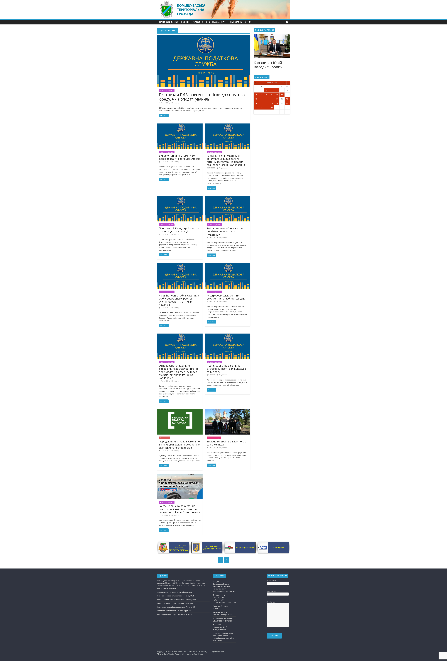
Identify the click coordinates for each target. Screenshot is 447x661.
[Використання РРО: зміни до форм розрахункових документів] (180, 125)
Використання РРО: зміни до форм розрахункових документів (179, 157)
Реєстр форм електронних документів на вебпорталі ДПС (226, 297)
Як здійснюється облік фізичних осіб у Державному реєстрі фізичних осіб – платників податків (179, 300)
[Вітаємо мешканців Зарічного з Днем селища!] (227, 410)
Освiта (248, 22)
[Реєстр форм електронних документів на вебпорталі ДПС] (227, 264)
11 (282, 94)
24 (277, 103)
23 (272, 103)
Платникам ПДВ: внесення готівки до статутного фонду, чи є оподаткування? (202, 97)
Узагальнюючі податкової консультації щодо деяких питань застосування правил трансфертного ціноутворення (226, 160)
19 (287, 99)
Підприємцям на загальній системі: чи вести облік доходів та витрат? (226, 368)
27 (256, 107)
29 (267, 107)
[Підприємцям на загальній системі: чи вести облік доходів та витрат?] (227, 335)
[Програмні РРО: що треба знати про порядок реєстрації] (180, 197)
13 (256, 99)
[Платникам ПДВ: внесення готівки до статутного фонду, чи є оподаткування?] (203, 36)
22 (267, 103)
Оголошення (197, 22)
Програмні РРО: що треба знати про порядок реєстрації (179, 230)
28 (261, 107)
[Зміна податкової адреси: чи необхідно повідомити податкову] (227, 197)
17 (277, 99)
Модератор (175, 103)
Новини (185, 22)
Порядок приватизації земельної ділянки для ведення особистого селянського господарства (179, 444)
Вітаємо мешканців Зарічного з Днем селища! (226, 443)
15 (267, 99)
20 (256, 103)
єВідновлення (236, 22)
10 (277, 94)
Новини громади (214, 438)
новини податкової (166, 90)
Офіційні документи (215, 22)
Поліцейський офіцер (169, 22)
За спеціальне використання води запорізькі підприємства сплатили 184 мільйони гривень (179, 509)
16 (272, 99)
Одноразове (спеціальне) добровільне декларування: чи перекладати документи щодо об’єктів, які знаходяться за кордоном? (178, 372)
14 (261, 99)
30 (272, 107)
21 (261, 103)
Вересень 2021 (272, 83)
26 (287, 103)
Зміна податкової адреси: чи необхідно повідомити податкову (225, 231)
